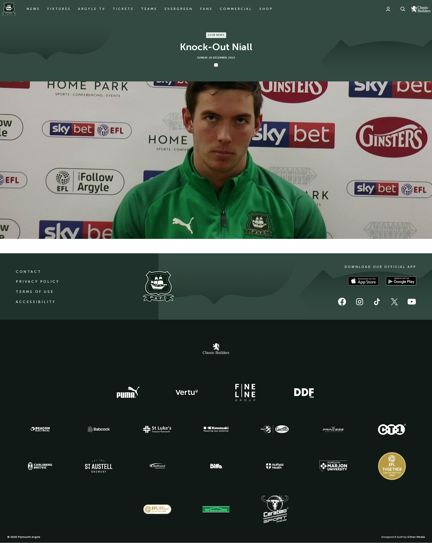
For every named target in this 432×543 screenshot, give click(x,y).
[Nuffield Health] (275, 466)
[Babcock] (99, 429)
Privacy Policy (37, 281)
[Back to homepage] (9, 9)
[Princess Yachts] (333, 429)
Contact (28, 271)
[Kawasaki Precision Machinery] (216, 429)
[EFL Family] (157, 509)
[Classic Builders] (216, 349)
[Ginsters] (275, 429)
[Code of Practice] (392, 466)
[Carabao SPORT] (275, 509)
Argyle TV (92, 9)
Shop (266, 9)
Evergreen (178, 9)
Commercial (236, 9)
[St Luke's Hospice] (157, 429)
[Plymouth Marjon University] (333, 466)
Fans (206, 9)
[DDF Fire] (304, 392)
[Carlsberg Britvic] (40, 466)
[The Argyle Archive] (216, 509)
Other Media (416, 537)
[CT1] (392, 429)
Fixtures (59, 9)
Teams (149, 9)
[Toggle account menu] (388, 9)
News (33, 9)
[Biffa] (216, 466)
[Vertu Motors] (187, 392)
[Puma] (128, 392)
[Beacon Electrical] (40, 429)
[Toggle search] (403, 9)
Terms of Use (35, 291)
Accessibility (36, 302)
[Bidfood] (157, 466)
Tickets (123, 9)
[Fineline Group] (245, 392)
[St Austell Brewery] (99, 466)
